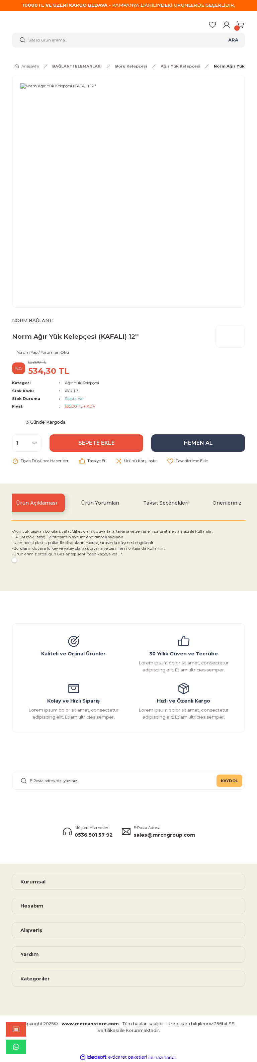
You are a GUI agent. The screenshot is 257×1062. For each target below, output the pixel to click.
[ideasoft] (93, 1057)
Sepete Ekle (96, 443)
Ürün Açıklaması (36, 503)
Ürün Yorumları (100, 503)
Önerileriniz (226, 503)
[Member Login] (227, 25)
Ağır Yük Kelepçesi (82, 383)
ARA (233, 39)
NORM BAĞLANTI (33, 320)
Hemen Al (198, 443)
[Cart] (241, 25)
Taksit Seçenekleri (165, 503)
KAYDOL (229, 780)
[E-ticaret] (127, 1057)
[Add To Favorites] (187, 461)
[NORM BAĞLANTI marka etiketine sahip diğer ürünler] (230, 336)
